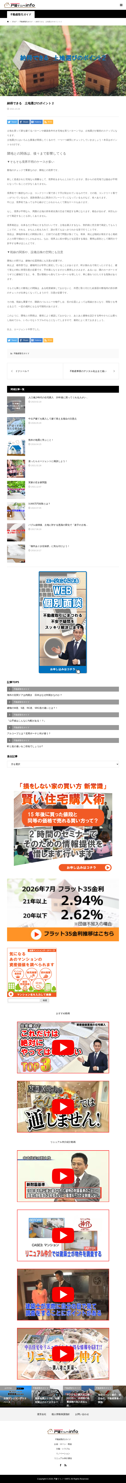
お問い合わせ (82, 1414)
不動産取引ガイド (20, 14)
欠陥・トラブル (63, 1449)
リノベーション (63, 1453)
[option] (16, 1397)
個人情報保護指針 (63, 1414)
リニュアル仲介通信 (63, 1458)
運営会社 (44, 1414)
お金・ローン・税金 (63, 1444)
